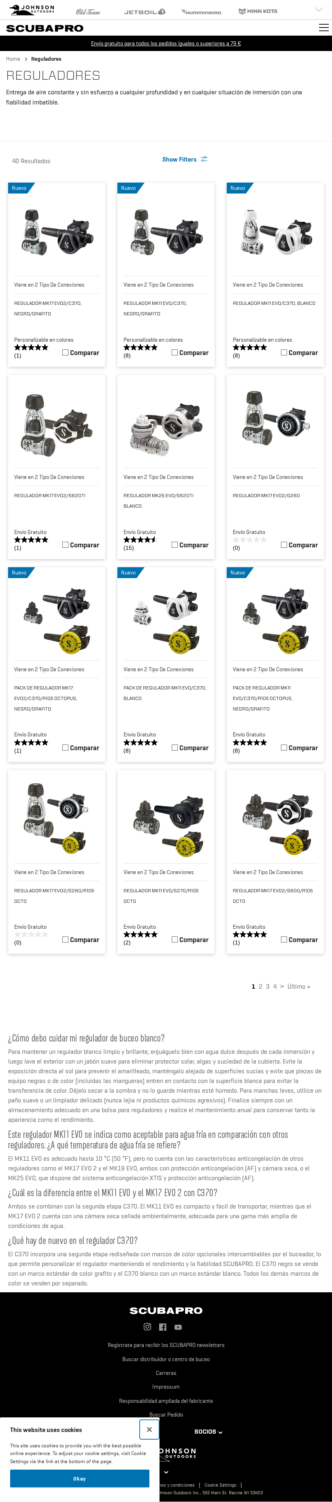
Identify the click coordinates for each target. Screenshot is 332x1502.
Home (13, 58)
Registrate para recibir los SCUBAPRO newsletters (166, 1345)
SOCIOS (205, 1431)
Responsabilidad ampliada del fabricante (166, 1401)
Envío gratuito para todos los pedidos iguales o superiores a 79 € (166, 43)
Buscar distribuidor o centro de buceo (166, 1359)
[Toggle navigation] (324, 27)
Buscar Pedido (166, 1414)
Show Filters (179, 159)
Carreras (166, 1373)
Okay (79, 1478)
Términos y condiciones (171, 1485)
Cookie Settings (220, 1485)
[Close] (149, 1429)
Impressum (166, 1386)
